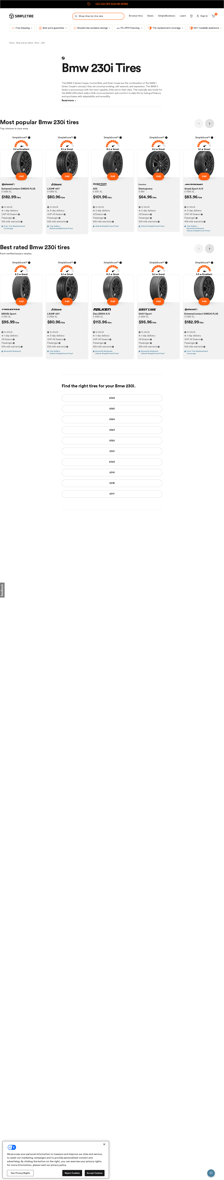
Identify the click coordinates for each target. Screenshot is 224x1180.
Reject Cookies (72, 1173)
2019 (111, 472)
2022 (112, 440)
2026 (112, 398)
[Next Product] (209, 123)
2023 (112, 430)
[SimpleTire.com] (21, 16)
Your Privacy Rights (20, 1173)
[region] (55, 1159)
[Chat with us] (211, 1173)
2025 (112, 409)
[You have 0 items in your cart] (213, 16)
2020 (112, 462)
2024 (112, 419)
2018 (111, 483)
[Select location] (191, 16)
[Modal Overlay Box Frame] (112, 4)
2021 (111, 451)
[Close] (104, 1144)
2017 (111, 494)
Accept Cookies (95, 1173)
